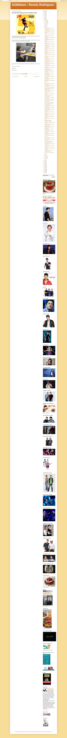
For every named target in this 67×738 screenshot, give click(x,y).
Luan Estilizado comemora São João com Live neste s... (49, 64)
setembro (45, 23)
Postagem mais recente (15, 76)
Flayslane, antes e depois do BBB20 (49, 152)
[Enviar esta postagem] (21, 73)
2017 (44, 162)
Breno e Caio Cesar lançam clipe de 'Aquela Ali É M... (49, 98)
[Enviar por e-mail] (23, 73)
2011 (44, 169)
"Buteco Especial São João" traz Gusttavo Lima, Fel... (48, 69)
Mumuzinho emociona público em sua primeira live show (49, 124)
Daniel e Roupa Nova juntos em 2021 (49, 102)
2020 (44, 19)
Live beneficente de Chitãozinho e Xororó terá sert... (48, 96)
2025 (44, 13)
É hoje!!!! (45, 82)
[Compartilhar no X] (24, 73)
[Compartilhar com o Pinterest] (26, 73)
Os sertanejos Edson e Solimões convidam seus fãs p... (48, 104)
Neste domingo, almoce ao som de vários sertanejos (49, 75)
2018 (44, 161)
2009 (44, 171)
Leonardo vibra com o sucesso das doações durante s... (49, 28)
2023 (44, 15)
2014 (44, 165)
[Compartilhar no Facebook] (25, 73)
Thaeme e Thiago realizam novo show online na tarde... (49, 138)
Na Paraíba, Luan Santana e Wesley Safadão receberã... (49, 88)
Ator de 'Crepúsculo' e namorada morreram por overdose (48, 141)
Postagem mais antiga (37, 76)
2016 (44, 163)
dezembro (45, 20)
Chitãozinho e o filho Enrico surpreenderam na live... (48, 120)
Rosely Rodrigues (50, 688)
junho (45, 27)
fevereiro (45, 157)
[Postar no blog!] (24, 73)
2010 (44, 170)
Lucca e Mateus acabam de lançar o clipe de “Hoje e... (49, 60)
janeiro (45, 158)
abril (45, 155)
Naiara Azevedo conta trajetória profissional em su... (48, 151)
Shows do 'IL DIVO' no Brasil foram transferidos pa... (49, 130)
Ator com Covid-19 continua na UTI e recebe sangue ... (49, 62)
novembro (45, 21)
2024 (44, 14)
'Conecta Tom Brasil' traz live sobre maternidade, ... (49, 128)
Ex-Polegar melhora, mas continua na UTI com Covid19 (49, 90)
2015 (44, 164)
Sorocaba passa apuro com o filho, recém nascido (49, 101)
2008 (44, 172)
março (45, 156)
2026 (44, 12)
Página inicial (26, 76)
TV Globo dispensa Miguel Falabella (49, 135)
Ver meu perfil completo (46, 709)
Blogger (51, 731)
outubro (45, 22)
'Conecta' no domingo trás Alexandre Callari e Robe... (49, 109)
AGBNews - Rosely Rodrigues (33, 4)
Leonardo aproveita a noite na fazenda (49, 99)
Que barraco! (46, 136)
